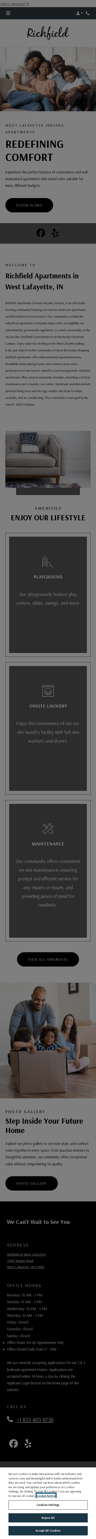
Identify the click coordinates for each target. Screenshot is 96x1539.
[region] (48, 1503)
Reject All (48, 1518)
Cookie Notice (46, 1496)
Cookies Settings (48, 1505)
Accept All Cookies (47, 1530)
